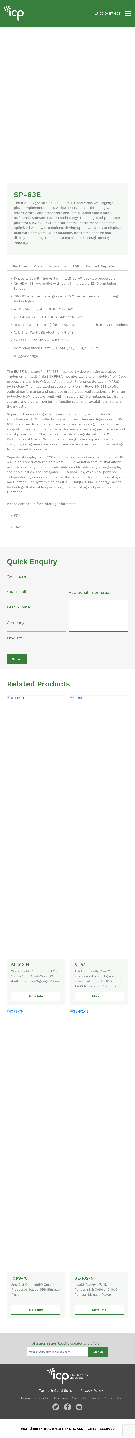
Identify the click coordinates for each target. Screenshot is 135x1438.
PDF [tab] (75, 266)
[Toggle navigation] (128, 13)
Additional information (90, 592)
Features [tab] (20, 266)
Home (25, 1398)
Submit (17, 659)
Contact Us (112, 1398)
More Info (36, 996)
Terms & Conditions (55, 1390)
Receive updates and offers (65, 1343)
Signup (98, 1351)
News (95, 1398)
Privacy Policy (91, 1390)
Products (41, 1398)
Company (15, 622)
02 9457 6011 (109, 14)
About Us (79, 1398)
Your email (16, 591)
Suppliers (60, 1398)
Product (14, 638)
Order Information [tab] (50, 266)
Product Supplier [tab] (100, 266)
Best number (19, 607)
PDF (17, 515)
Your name (16, 576)
